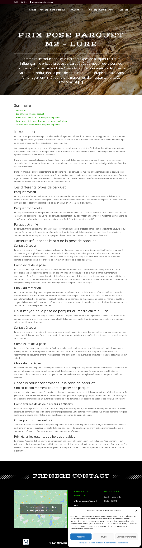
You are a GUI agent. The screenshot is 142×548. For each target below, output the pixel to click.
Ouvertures (77, 10)
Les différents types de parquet (30, 114)
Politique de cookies (87, 543)
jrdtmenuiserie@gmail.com (85, 503)
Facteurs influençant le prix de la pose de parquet (38, 117)
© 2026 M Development (61, 543)
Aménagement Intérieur (101, 10)
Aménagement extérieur (52, 10)
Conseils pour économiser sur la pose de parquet (38, 124)
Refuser (103, 536)
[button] (136, 510)
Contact (124, 10)
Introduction (21, 110)
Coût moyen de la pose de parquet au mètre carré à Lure (41, 121)
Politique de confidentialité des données (112, 543)
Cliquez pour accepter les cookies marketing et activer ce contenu (41, 509)
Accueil (32, 10)
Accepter (81, 536)
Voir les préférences (126, 536)
